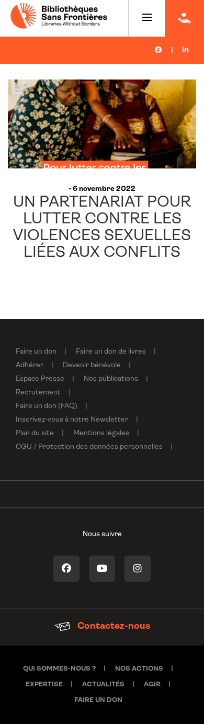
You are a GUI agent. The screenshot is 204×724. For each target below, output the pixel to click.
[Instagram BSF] (137, 569)
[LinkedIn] (185, 50)
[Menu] (147, 18)
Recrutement (38, 393)
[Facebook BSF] (66, 569)
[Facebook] (158, 50)
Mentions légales (101, 433)
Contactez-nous (112, 626)
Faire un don (36, 352)
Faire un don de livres (111, 352)
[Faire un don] (184, 18)
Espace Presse (40, 379)
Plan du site (35, 433)
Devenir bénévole (92, 365)
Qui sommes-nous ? (59, 668)
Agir (152, 684)
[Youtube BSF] (102, 569)
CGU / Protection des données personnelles (89, 447)
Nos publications (111, 379)
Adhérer (29, 365)
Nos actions (139, 668)
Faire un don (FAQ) (46, 406)
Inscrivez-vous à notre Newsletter (72, 420)
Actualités (103, 684)
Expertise (44, 684)
